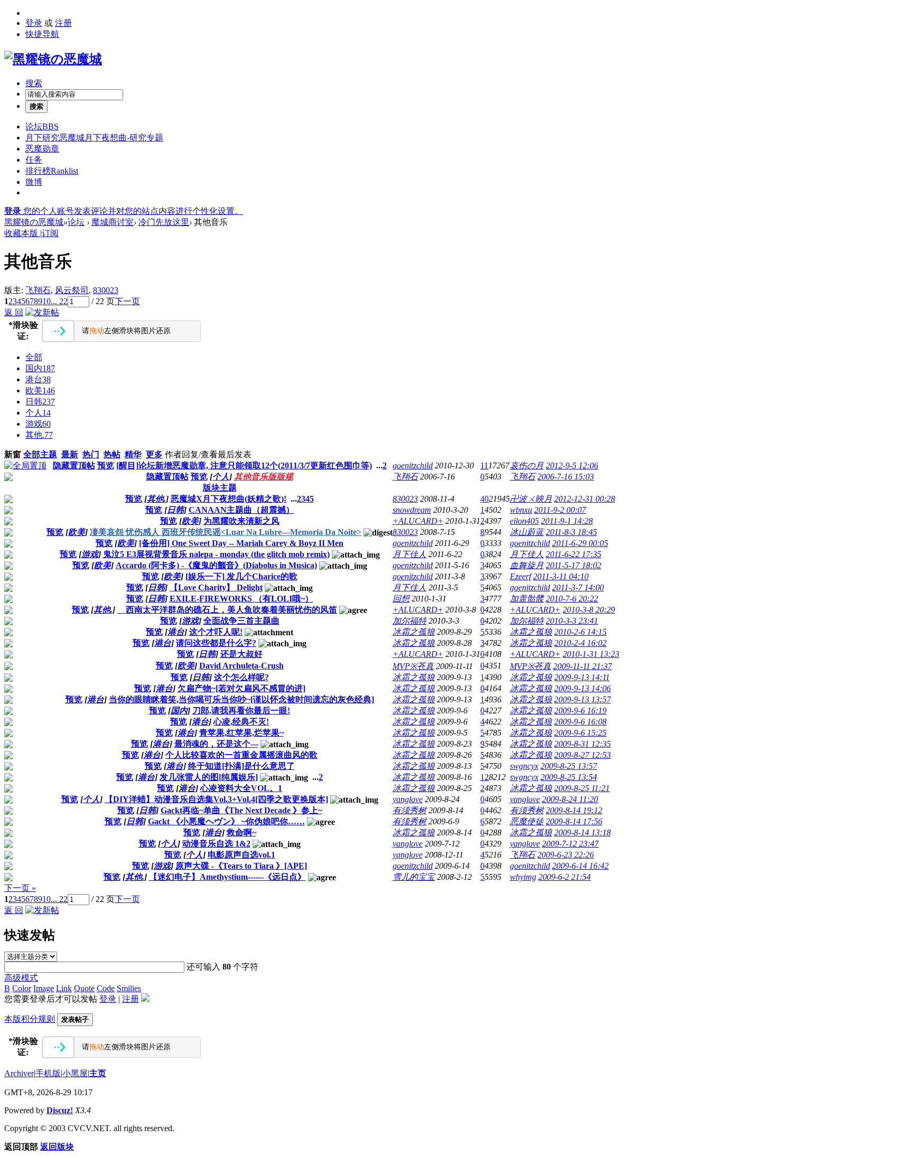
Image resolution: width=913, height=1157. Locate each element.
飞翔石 (38, 290)
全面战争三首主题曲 (241, 620)
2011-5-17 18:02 (573, 565)
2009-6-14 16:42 (580, 865)
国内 (40, 368)
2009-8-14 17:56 (574, 821)
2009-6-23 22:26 (565, 854)
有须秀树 (409, 810)
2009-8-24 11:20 (570, 799)
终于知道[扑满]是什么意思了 (241, 765)
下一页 (127, 301)
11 (484, 465)
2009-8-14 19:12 (574, 810)
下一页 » (20, 887)
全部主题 (40, 454)
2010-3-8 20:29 (589, 609)
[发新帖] (42, 312)
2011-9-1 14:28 (567, 520)
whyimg (523, 876)
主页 (97, 1073)
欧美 (40, 390)
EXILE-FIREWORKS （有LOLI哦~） (241, 598)
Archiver (19, 1073)
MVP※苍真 (413, 666)
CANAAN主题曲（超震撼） (241, 509)
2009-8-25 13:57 (569, 765)
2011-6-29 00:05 (580, 543)
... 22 (59, 301)
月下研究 (94, 137)
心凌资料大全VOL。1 (241, 788)
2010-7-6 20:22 (572, 598)
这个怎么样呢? (241, 677)
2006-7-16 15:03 (565, 476)
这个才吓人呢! (216, 631)
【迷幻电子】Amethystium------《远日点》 (227, 876)
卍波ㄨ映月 (531, 498)
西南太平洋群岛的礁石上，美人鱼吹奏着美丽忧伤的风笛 (227, 609)
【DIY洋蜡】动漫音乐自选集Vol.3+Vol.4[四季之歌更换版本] (216, 799)
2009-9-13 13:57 (582, 699)
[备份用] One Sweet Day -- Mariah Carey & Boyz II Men (241, 543)
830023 (105, 290)
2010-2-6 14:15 (580, 631)
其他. (39, 434)
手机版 (48, 1073)
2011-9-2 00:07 (560, 509)
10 (46, 301)
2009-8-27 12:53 (582, 754)
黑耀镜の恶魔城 (33, 222)
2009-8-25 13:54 (569, 777)
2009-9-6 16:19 (580, 710)
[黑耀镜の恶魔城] (53, 59)
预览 (105, 465)
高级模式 (21, 977)
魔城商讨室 (112, 222)
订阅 (50, 233)
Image (43, 988)
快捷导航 (42, 34)
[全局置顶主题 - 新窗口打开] (25, 465)
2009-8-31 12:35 (582, 743)
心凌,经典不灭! (241, 721)
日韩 (40, 401)
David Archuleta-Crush (241, 665)
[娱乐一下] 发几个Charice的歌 (241, 576)
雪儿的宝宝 (414, 876)
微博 (33, 181)
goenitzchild (413, 465)
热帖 (112, 454)
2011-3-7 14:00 (578, 587)
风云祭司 (72, 290)
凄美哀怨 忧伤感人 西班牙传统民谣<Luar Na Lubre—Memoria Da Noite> (225, 532)
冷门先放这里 (163, 222)
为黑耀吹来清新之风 (241, 520)
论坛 (42, 126)
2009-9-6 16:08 (580, 721)
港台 (38, 379)
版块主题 (220, 487)
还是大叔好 (241, 654)
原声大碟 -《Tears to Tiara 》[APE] (241, 865)
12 (484, 777)
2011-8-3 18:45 (571, 532)
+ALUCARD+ (418, 520)
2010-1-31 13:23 (591, 654)
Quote (84, 988)
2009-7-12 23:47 (570, 843)
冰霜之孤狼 (414, 631)
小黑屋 (75, 1073)
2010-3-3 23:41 (572, 620)
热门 (90, 454)
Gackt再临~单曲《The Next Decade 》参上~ (241, 810)
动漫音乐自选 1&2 (216, 843)
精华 (133, 454)
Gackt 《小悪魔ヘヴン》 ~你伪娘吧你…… (226, 821)
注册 (63, 22)
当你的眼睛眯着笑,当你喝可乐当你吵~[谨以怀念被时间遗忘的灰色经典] (241, 699)
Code (106, 988)
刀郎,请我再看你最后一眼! (241, 710)
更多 (154, 454)
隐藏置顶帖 (74, 465)
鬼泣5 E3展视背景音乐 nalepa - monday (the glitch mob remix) (216, 554)
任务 (33, 159)
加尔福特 (409, 620)
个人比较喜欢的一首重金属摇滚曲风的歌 (241, 754)
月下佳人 (409, 554)
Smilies (129, 988)
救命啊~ (241, 832)
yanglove (408, 799)
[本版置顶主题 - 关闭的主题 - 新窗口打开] (8, 478)
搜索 (33, 83)
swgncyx (524, 765)
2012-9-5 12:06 (572, 465)
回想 (401, 598)
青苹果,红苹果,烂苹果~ (241, 732)
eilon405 (524, 520)
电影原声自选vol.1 (241, 854)
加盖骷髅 (527, 598)
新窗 (12, 454)
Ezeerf (520, 576)
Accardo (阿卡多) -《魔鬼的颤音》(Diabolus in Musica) (216, 565)
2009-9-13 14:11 (582, 677)
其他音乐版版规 (263, 476)
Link (64, 988)
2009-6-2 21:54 (564, 876)
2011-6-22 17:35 (573, 554)
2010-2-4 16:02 (580, 642)
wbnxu (521, 509)
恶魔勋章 (42, 148)
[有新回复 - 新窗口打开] (8, 500)
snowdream (412, 509)
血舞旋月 (527, 565)
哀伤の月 (527, 465)
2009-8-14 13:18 (582, 832)
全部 (33, 357)
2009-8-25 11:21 (582, 788)
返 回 (13, 312)
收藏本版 (22, 233)
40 (484, 498)
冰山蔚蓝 (527, 532)
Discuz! (59, 1110)
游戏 (38, 423)
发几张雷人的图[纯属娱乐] (209, 777)
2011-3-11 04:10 (561, 576)
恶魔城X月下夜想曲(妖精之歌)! (228, 498)
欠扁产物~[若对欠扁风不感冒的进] (241, 688)
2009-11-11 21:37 (582, 666)
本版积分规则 (29, 1018)
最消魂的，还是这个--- (216, 743)
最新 (69, 454)
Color (21, 988)
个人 (38, 412)
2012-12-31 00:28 (584, 498)
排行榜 (51, 170)
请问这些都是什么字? (216, 642)
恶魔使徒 (527, 821)
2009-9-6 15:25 (580, 732)
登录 (33, 22)
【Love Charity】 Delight (216, 587)
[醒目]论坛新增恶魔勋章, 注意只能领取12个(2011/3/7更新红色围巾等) (244, 465)
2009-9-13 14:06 (582, 688)
